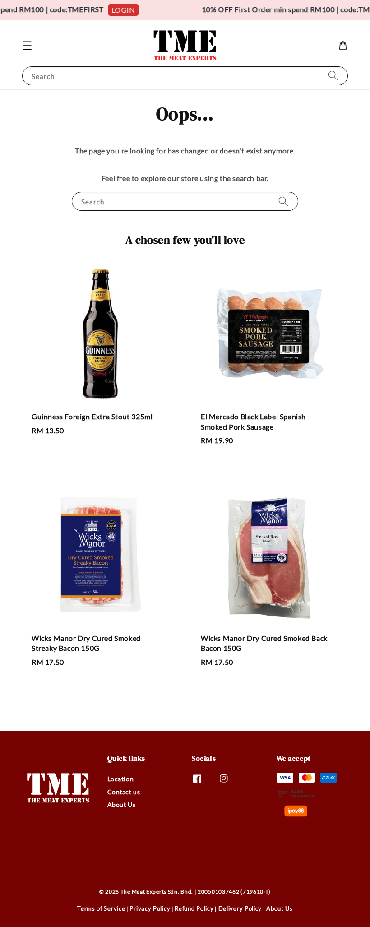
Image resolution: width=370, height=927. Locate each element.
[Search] (333, 75)
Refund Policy (194, 908)
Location (120, 779)
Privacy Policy (150, 908)
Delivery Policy (240, 908)
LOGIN (120, 9)
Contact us (123, 792)
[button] (27, 46)
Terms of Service (101, 908)
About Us (121, 804)
